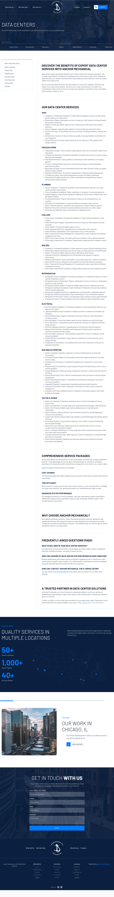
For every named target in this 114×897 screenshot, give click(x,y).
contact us (85, 603)
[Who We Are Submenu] (42, 7)
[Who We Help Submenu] (29, 7)
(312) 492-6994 (61, 572)
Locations (86, 7)
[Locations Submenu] (91, 7)
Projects (77, 7)
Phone (32, 798)
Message (33, 814)
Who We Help (23, 7)
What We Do (9, 7)
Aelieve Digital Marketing (103, 864)
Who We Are (37, 7)
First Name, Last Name (38, 790)
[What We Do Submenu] (15, 7)
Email (31, 806)
